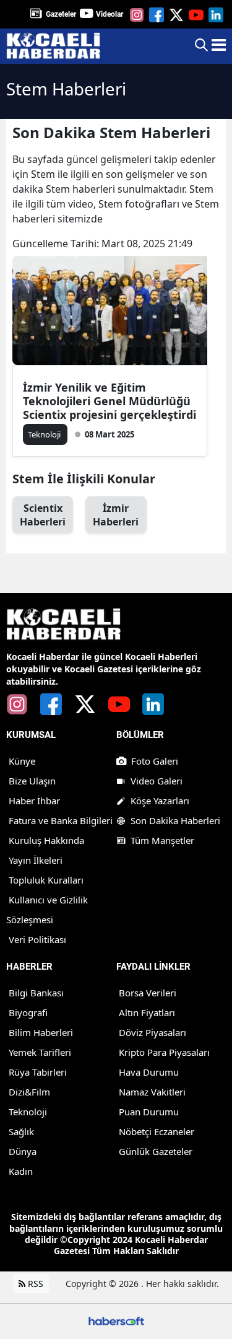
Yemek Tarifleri (40, 1052)
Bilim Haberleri (41, 1032)
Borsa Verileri (147, 992)
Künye (22, 761)
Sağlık (21, 1131)
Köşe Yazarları (160, 800)
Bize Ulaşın (32, 781)
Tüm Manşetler (162, 840)
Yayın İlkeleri (35, 860)
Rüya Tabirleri (38, 1072)
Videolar (109, 14)
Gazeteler (61, 14)
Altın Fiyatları (147, 1012)
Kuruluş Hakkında (46, 840)
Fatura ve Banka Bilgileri (61, 820)
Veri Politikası (37, 939)
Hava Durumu (149, 1072)
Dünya (23, 1151)
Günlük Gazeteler (155, 1151)
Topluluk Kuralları (46, 880)
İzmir (116, 515)
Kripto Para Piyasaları (164, 1052)
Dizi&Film (29, 1092)
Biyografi (28, 1012)
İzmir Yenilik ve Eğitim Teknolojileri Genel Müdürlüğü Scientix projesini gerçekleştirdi (109, 400)
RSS (34, 1283)
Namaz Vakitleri (152, 1092)
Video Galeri (157, 781)
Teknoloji (28, 1111)
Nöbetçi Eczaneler (156, 1131)
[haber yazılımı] (116, 1320)
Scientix (43, 515)
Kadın (21, 1171)
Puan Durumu (149, 1111)
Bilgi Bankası (36, 992)
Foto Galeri (154, 761)
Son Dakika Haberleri (175, 820)
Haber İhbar (34, 800)
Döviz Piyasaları (152, 1032)
